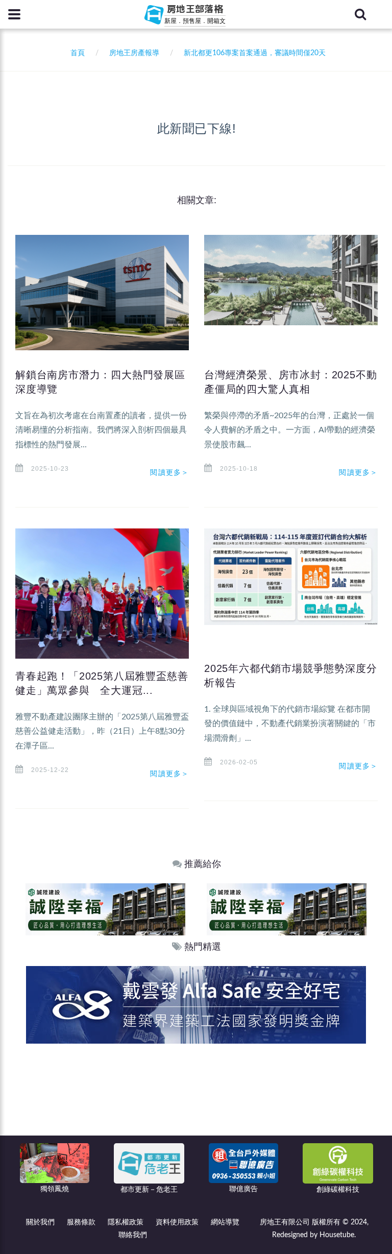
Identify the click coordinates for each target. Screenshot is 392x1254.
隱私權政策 (125, 1222)
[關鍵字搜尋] (360, 14)
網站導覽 (225, 1222)
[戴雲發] (196, 1004)
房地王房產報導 (134, 53)
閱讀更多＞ (169, 472)
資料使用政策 (177, 1222)
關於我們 (40, 1222)
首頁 (75, 53)
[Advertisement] (196, 1120)
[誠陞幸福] (105, 909)
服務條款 (81, 1222)
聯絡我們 (132, 1235)
